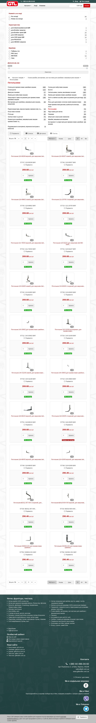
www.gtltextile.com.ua (81, 671)
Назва (61, 139)
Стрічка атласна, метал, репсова (19, 613)
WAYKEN (49, 56)
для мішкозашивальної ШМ (49, 28)
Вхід (76, 1)
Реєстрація (85, 1)
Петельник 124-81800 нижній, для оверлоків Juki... (28, 286)
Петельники (14, 80)
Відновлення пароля (15, 641)
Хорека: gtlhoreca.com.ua (16, 651)
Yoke (49, 58)
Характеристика (14, 25)
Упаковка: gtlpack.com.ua (16, 649)
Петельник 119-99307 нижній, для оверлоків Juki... (68, 156)
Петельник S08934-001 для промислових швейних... (28, 546)
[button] (25, 78)
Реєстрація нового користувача (18, 639)
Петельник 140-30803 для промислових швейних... (68, 373)
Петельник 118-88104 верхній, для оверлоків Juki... (28, 416)
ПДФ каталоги (13, 630)
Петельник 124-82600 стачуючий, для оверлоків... (68, 286)
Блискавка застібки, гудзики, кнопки (63, 623)
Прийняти (83, 717)
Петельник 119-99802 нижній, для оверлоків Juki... (28, 199)
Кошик (87, 5)
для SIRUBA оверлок (49, 42)
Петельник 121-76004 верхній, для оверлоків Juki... (28, 243)
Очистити (48, 72)
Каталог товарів (17, 78)
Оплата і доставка (82, 677)
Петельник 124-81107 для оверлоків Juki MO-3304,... (68, 243)
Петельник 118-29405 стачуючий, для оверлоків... (68, 416)
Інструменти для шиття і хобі (60, 617)
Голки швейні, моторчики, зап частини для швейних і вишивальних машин (53, 78)
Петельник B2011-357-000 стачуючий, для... (27, 503)
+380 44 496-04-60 (29, 1)
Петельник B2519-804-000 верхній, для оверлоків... (68, 503)
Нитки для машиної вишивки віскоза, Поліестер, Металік (27, 603)
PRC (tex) (49, 53)
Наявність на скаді (15, 13)
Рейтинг (51, 139)
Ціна (69, 139)
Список (30, 133)
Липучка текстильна (15, 609)
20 (77, 139)
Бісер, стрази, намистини (59, 625)
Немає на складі (49, 19)
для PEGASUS (49, 40)
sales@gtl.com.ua (82, 669)
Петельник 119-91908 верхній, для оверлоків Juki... (68, 459)
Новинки (42, 5)
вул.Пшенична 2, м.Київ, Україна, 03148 (73, 667)
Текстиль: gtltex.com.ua (15, 653)
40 (82, 139)
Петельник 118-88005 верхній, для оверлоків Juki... (28, 459)
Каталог (27, 5)
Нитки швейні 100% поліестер (18, 601)
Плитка (55, 133)
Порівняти (15, 133)
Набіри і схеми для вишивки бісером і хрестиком (67, 619)
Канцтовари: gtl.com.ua (16, 647)
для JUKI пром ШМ (49, 37)
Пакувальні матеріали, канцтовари (62, 621)
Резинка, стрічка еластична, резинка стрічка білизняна (26, 615)
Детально (42, 133)
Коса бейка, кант (13, 611)
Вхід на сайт (12, 637)
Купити (31, 175)
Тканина (54, 615)
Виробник (12, 48)
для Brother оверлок (49, 30)
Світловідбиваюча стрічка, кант (18, 621)
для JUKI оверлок (49, 35)
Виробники (12, 628)
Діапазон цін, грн (13, 63)
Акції (35, 5)
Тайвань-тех (49, 51)
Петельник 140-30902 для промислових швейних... (28, 329)
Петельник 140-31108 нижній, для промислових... (28, 373)
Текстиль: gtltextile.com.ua (16, 655)
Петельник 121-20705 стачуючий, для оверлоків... (68, 199)
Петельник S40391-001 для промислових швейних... (68, 546)
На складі (49, 16)
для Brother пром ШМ (49, 32)
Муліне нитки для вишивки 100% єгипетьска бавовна (68, 605)
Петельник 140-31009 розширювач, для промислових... (68, 330)
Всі (86, 139)
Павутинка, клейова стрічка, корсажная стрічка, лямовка (27, 619)
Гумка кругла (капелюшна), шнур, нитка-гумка (23, 617)
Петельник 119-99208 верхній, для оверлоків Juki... (28, 156)
